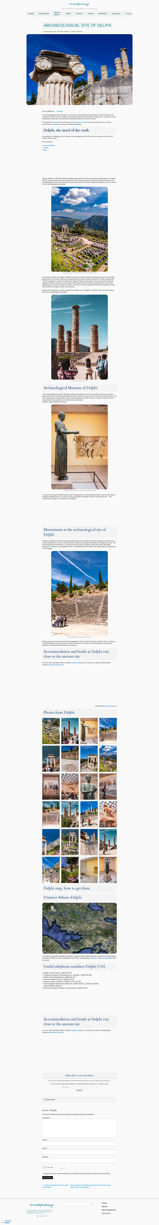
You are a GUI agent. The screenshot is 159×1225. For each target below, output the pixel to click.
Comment (46, 1118)
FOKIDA (73, 31)
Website (45, 1157)
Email (45, 1148)
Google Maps (108, 958)
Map (45, 150)
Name (45, 1140)
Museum (79, 31)
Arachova (56, 122)
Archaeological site (49, 31)
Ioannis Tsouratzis (111, 706)
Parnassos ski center (81, 122)
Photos (46, 148)
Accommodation (49, 145)
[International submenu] (122, 13)
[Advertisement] (79, 164)
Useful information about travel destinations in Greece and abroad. (79, 8)
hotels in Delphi (77, 663)
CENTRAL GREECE (63, 31)
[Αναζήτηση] (92, 1204)
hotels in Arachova (56, 665)
